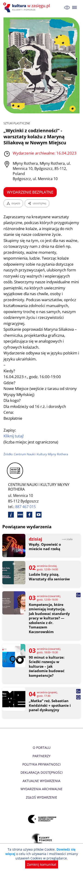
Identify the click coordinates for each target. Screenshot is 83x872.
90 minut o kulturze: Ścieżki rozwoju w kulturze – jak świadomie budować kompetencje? (47, 666)
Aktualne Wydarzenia (41, 781)
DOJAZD (16, 203)
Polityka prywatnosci (41, 764)
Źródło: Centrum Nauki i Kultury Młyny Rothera (35, 454)
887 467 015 (25, 506)
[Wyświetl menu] (74, 7)
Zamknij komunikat (41, 864)
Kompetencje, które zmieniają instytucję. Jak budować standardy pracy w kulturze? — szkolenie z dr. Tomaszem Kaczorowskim (49, 618)
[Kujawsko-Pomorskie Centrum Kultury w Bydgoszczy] (41, 819)
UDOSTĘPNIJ (39, 203)
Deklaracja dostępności (42, 772)
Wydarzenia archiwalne (41, 789)
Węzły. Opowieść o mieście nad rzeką (45, 546)
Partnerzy (41, 756)
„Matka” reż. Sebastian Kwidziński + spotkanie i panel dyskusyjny (50, 705)
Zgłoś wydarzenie (41, 797)
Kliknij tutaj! (13, 436)
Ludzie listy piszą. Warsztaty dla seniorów (49, 576)
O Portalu (41, 747)
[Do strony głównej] (27, 7)
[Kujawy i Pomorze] (41, 839)
